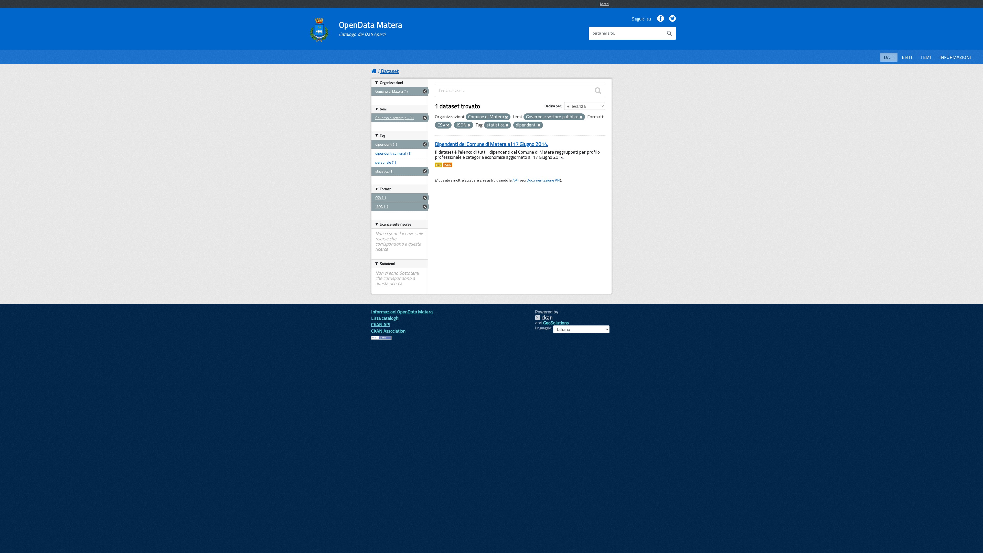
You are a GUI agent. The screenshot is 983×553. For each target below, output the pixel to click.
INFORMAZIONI (955, 57)
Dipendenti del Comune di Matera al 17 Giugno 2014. (491, 144)
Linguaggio (543, 328)
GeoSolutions (556, 322)
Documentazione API (543, 180)
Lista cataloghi (385, 318)
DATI (889, 57)
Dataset (390, 71)
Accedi (604, 3)
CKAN (543, 317)
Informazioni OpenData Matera (402, 311)
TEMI (925, 57)
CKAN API (380, 324)
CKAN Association (388, 330)
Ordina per (552, 106)
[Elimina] (506, 117)
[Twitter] (672, 18)
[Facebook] (660, 18)
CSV (438, 165)
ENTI (907, 57)
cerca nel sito (603, 33)
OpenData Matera (370, 28)
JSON (447, 165)
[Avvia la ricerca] (669, 33)
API (515, 180)
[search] (598, 90)
